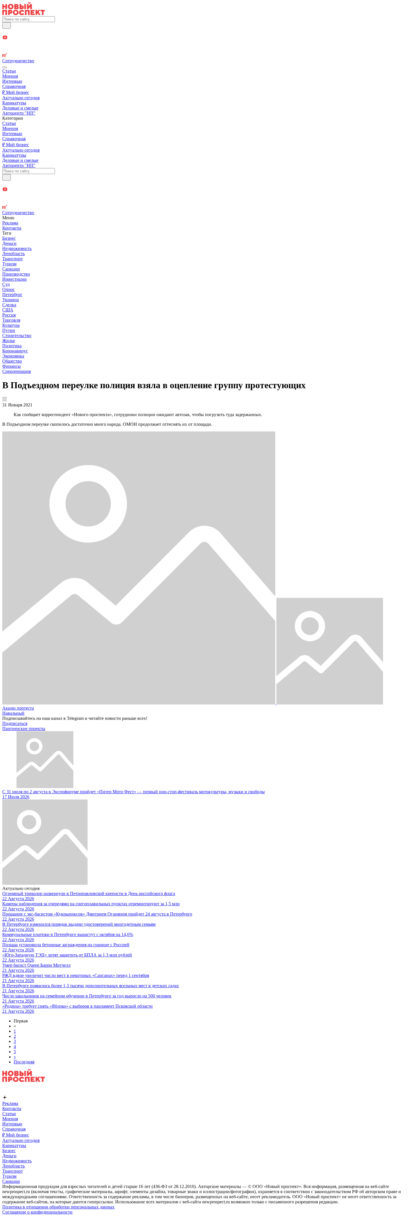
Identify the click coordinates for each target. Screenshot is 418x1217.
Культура (11, 325)
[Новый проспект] (23, 13)
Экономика (13, 356)
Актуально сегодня (21, 97)
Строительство (16, 335)
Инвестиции (14, 279)
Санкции (11, 268)
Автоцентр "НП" (19, 113)
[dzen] (209, 44)
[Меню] (4, 67)
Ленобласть (13, 253)
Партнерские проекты (23, 728)
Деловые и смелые (20, 108)
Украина (10, 299)
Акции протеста (18, 708)
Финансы (11, 366)
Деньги (9, 243)
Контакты (11, 228)
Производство (16, 274)
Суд (6, 284)
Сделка (9, 304)
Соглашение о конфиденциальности (37, 1212)
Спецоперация (16, 371)
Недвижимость (17, 248)
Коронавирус (15, 350)
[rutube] (209, 55)
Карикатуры (14, 102)
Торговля (11, 320)
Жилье (8, 340)
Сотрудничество (18, 60)
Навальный (13, 713)
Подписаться (14, 723)
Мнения (10, 76)
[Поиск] (6, 25)
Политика (12, 345)
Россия (9, 315)
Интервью (12, 81)
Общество (12, 361)
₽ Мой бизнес (15, 92)
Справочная (14, 86)
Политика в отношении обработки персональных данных (58, 1206)
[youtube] (209, 38)
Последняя (24, 1061)
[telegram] (209, 32)
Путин (8, 330)
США (7, 309)
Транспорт (12, 258)
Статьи (9, 71)
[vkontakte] (209, 50)
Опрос (8, 289)
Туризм (9, 263)
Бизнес (9, 238)
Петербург (12, 294)
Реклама (10, 222)
